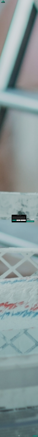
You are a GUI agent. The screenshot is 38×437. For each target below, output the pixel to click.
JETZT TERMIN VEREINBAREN (29, 221)
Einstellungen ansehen (23, 220)
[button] (25, 215)
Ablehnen (18, 220)
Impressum (21, 221)
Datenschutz (17, 221)
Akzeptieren (14, 220)
